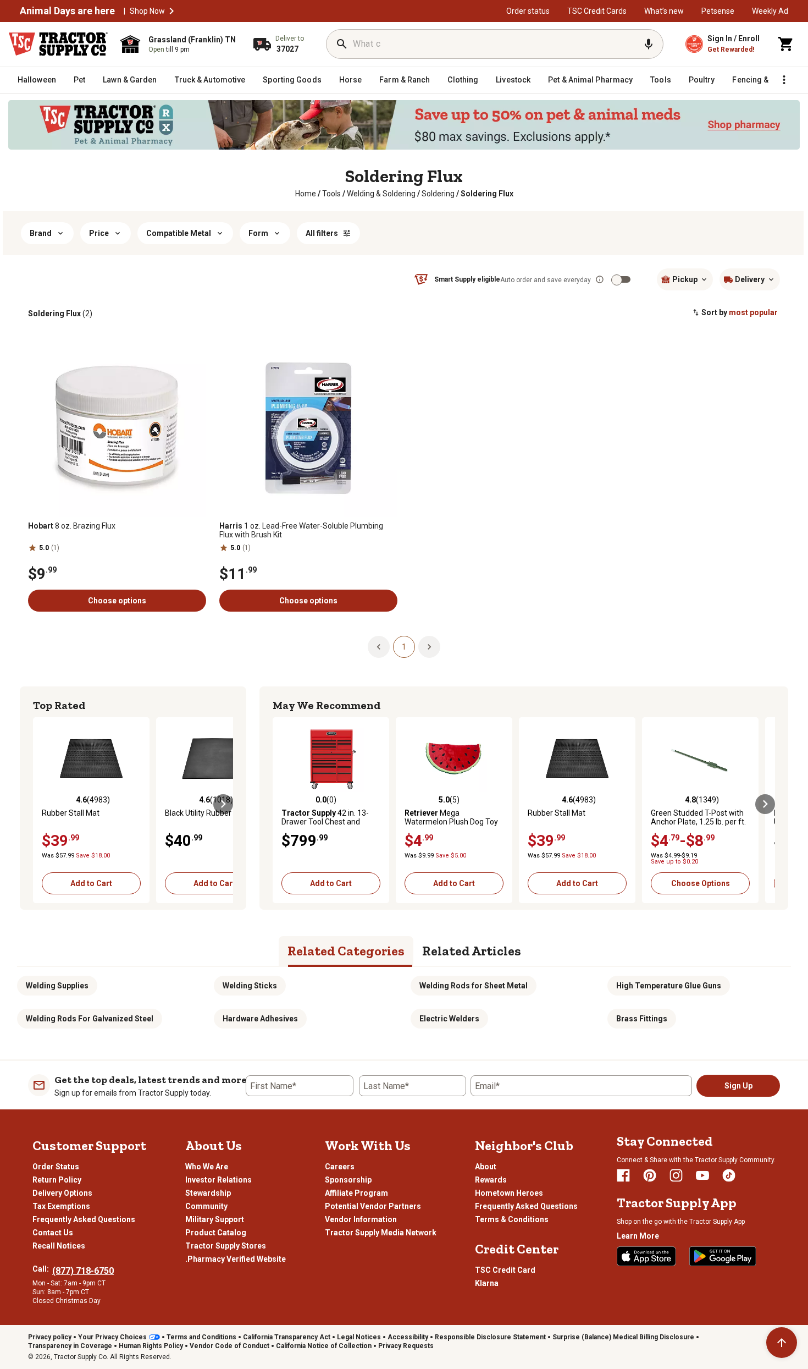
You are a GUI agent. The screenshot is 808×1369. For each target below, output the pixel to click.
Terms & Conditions (512, 1219)
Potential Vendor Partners (373, 1206)
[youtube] (702, 1175)
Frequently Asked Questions (83, 1219)
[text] (487, 193)
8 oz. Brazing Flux (71, 525)
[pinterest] (649, 1175)
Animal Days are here (67, 11)
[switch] (616, 280)
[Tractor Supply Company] (58, 44)
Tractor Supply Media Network (380, 1232)
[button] (171, 11)
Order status (528, 11)
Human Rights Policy (151, 1346)
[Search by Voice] (648, 44)
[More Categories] (783, 80)
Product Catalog (215, 1232)
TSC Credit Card (505, 1270)
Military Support (214, 1219)
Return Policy (56, 1179)
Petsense (717, 11)
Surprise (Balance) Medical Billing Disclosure (623, 1337)
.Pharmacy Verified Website (235, 1259)
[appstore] (646, 1256)
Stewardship (208, 1193)
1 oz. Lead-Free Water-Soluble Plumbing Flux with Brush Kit (301, 530)
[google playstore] (722, 1256)
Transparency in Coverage (70, 1346)
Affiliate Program (356, 1193)
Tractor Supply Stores (225, 1245)
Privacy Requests (406, 1346)
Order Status (55, 1166)
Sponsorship (348, 1179)
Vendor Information (361, 1219)
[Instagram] (676, 1175)
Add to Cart (91, 883)
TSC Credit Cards (597, 11)
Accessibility (408, 1337)
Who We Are (206, 1166)
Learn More (638, 1235)
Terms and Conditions (201, 1337)
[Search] (342, 44)
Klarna (487, 1283)
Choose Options (700, 883)
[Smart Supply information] (599, 279)
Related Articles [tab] (471, 951)
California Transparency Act (286, 1337)
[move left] (43, 804)
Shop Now (147, 11)
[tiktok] (728, 1175)
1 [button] (404, 646)
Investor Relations (218, 1179)
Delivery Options (62, 1193)
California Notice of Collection (324, 1346)
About (485, 1166)
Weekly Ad (770, 11)
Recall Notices (58, 1245)
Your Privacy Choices (112, 1337)
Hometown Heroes (509, 1193)
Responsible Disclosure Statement (490, 1337)
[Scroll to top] (781, 1342)
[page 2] (429, 646)
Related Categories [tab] (346, 951)
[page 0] (378, 646)
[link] (305, 193)
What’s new (664, 11)
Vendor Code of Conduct (229, 1346)
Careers (340, 1166)
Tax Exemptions (61, 1206)
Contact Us (52, 1232)
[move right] (223, 804)
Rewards (491, 1179)
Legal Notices (359, 1337)
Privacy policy (49, 1337)
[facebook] (623, 1175)
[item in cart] (786, 44)
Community (206, 1206)
